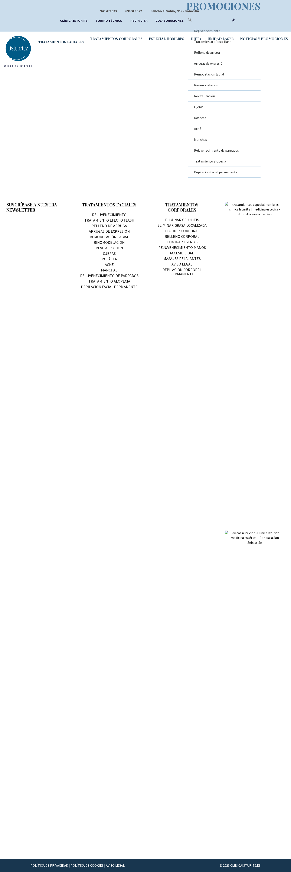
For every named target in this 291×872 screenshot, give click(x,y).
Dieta (196, 38)
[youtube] (217, 20)
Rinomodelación (206, 85)
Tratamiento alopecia (210, 161)
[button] (190, 20)
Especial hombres (166, 38)
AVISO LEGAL (115, 865)
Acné (197, 128)
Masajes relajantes (182, 258)
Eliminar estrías (182, 241)
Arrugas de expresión (109, 231)
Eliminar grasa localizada (182, 225)
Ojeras (198, 107)
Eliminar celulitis (182, 219)
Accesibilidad (182, 253)
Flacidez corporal (182, 230)
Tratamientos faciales (61, 42)
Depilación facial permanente (215, 172)
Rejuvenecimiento (109, 214)
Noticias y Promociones (264, 38)
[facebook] (209, 20)
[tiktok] (233, 20)
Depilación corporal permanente (182, 271)
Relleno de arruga (109, 225)
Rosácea (200, 118)
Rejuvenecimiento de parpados (216, 150)
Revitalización (204, 96)
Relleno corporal (182, 236)
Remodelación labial (209, 74)
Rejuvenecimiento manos (182, 247)
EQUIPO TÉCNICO (109, 20)
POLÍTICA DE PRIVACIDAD (49, 865)
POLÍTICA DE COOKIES (87, 865)
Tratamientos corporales (116, 38)
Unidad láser (221, 38)
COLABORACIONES (170, 20)
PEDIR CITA (138, 20)
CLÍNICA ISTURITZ (74, 20)
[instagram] (225, 20)
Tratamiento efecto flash (109, 220)
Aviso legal (181, 264)
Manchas (200, 139)
